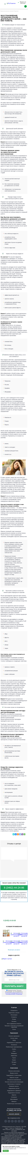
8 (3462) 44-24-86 (14, 887)
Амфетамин (14, 1055)
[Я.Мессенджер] (13, 834)
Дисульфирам (14, 1099)
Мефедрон (14, 1053)
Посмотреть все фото (14, 949)
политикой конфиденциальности (13, 993)
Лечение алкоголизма (14, 1071)
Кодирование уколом (14, 1088)
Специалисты (14, 1010)
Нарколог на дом (14, 1077)
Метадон (14, 1062)
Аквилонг (14, 1095)
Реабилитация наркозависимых (14, 1046)
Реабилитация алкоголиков (14, 1103)
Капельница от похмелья (14, 1084)
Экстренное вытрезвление (14, 1079)
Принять (6, 1150)
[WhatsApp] (24, 834)
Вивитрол (14, 1101)
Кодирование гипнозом (14, 1092)
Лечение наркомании (14, 1036)
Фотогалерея (14, 1014)
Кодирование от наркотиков (14, 1042)
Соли (14, 1051)
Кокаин (14, 1060)
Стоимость (14, 1017)
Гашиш (14, 1064)
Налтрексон (14, 1044)
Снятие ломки (14, 1038)
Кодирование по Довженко (14, 1090)
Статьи (14, 1029)
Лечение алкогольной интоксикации (14, 1081)
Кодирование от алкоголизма (14, 1075)
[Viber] (22, 834)
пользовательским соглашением (14, 994)
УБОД (14, 1040)
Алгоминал (14, 1097)
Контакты (14, 1021)
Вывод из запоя (14, 1073)
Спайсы (14, 1049)
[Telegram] (20, 834)
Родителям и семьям (14, 1012)
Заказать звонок (14, 1114)
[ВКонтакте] (16, 834)
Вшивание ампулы (14, 1086)
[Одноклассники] (18, 834)
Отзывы (14, 1019)
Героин (14, 1057)
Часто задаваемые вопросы (14, 1023)
